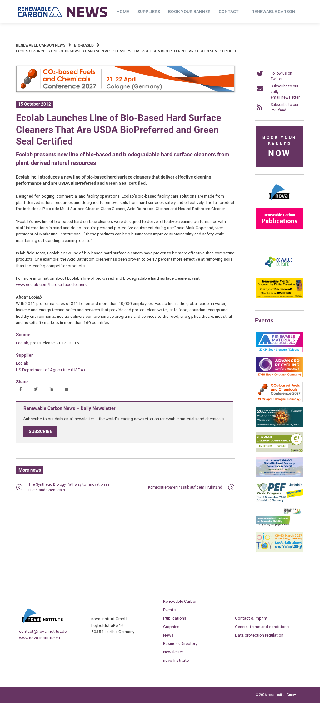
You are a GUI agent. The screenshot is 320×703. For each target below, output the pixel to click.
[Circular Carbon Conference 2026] (279, 451)
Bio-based (84, 45)
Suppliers (149, 11)
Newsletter (173, 651)
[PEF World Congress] (279, 501)
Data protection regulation (259, 634)
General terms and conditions (262, 626)
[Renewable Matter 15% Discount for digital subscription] (279, 297)
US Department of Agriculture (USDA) (50, 369)
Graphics (171, 626)
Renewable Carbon (273, 11)
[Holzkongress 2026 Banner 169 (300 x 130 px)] (279, 426)
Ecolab (22, 342)
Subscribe (40, 431)
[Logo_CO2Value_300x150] (279, 272)
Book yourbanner (279, 146)
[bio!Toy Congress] (279, 550)
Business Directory (180, 643)
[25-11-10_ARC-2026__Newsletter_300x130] (279, 376)
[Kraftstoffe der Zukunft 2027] (279, 526)
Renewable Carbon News (40, 45)
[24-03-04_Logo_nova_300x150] (279, 202)
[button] (21, 389)
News (168, 634)
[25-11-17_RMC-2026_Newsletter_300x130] (279, 351)
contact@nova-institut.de (43, 631)
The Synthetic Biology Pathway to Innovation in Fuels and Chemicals (68, 487)
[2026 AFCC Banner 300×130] (279, 476)
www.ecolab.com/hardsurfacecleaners (51, 284)
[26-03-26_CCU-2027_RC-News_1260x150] (125, 91)
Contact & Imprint (251, 618)
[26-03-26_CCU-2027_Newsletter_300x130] (279, 401)
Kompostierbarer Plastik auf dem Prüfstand (185, 487)
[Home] (63, 11)
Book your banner (189, 11)
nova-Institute (176, 660)
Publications (174, 618)
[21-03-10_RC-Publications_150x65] (279, 227)
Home (123, 11)
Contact (229, 11)
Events (169, 609)
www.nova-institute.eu (39, 637)
